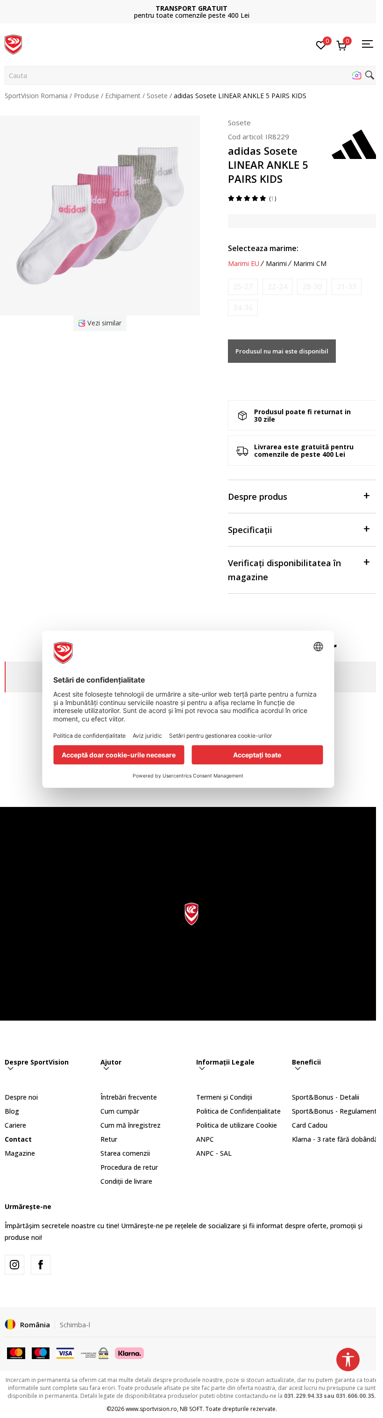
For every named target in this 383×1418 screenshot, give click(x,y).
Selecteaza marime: (263, 248)
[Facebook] (40, 1264)
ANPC (205, 1139)
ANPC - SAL (214, 1153)
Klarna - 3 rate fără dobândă (335, 1139)
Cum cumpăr (119, 1111)
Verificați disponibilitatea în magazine (284, 570)
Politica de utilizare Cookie (236, 1125)
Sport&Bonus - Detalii (325, 1097)
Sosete (157, 95)
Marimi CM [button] (309, 263)
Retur (108, 1139)
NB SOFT (191, 1409)
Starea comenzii (125, 1153)
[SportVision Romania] (13, 43)
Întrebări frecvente (128, 1097)
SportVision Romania (36, 95)
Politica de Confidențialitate (238, 1111)
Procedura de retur (129, 1167)
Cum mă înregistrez (130, 1125)
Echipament (123, 95)
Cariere (15, 1125)
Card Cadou (309, 1125)
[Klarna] (129, 1352)
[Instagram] (14, 1264)
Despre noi (21, 1097)
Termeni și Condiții (224, 1097)
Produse (86, 95)
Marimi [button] (276, 263)
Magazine (20, 1153)
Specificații (250, 529)
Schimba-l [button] (75, 1324)
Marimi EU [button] (243, 263)
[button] (191, 75)
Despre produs (257, 496)
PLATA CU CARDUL (191, 8)
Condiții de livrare (126, 1181)
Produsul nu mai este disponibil (281, 351)
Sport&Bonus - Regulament (334, 1111)
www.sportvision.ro (151, 1409)
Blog (12, 1111)
